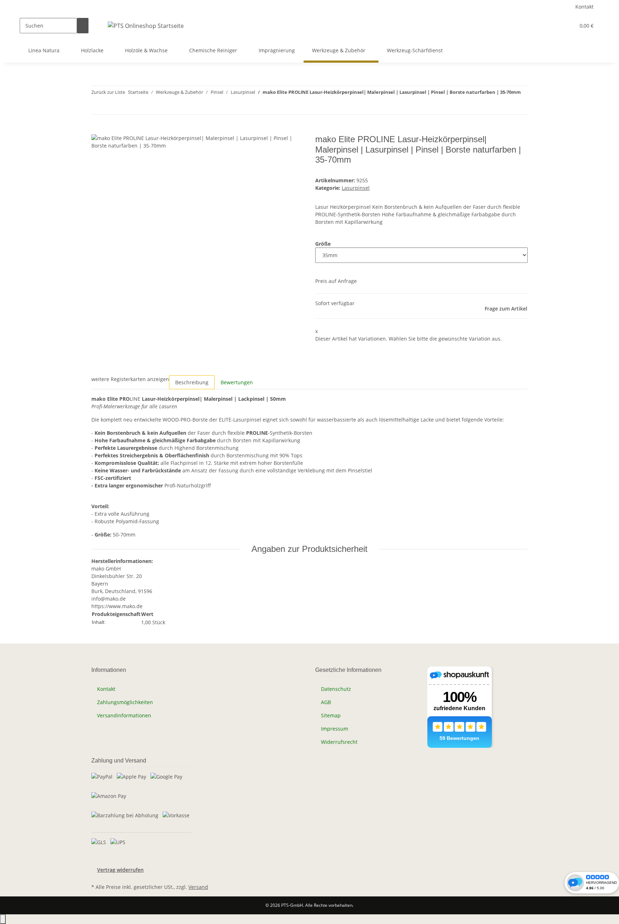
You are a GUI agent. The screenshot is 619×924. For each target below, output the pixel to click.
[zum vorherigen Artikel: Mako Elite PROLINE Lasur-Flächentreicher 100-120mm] (97, 106)
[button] (555, 25)
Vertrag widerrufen (120, 869)
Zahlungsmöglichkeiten (125, 702)
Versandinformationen (124, 715)
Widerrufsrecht (339, 741)
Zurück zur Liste (108, 92)
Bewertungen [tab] (237, 382)
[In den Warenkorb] (97, 130)
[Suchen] (82, 25)
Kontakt (584, 6)
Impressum (334, 728)
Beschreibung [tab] (191, 382)
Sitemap (331, 715)
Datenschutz (336, 688)
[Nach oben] (3, 919)
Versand (198, 887)
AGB (326, 702)
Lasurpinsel (356, 187)
